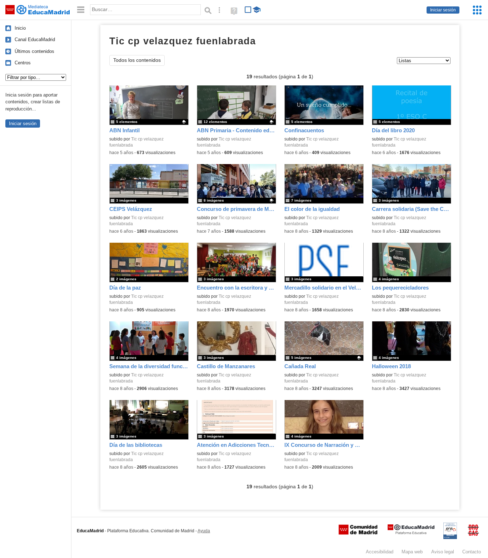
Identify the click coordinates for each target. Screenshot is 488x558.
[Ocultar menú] (81, 9)
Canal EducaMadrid (35, 39)
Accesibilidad (379, 551)
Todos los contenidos (137, 60)
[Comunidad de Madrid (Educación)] (358, 533)
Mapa (412, 551)
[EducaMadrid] (411, 533)
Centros (23, 62)
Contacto (471, 551)
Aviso (442, 551)
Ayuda (204, 530)
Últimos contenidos (34, 51)
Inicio (20, 28)
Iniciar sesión (443, 10)
